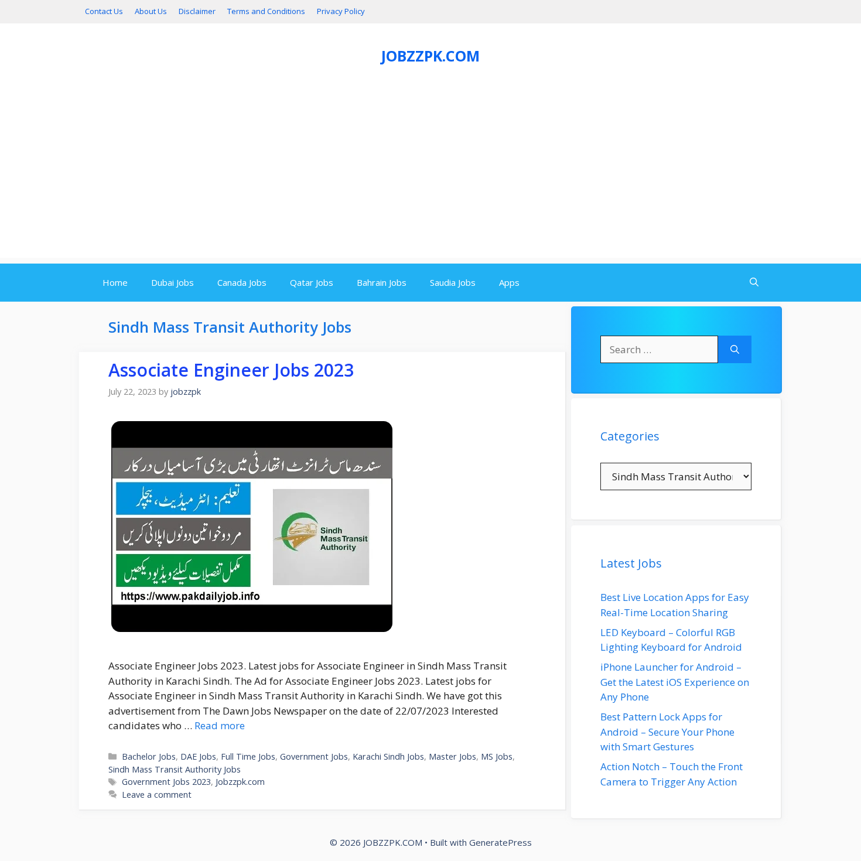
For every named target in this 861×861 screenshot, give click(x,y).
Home (115, 282)
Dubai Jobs (172, 282)
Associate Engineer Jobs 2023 (231, 370)
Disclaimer (197, 11)
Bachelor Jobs (149, 756)
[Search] (734, 350)
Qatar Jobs (311, 282)
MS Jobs (496, 756)
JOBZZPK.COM (430, 56)
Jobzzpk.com (240, 781)
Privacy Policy (341, 11)
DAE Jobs (198, 756)
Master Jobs (452, 756)
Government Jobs (314, 756)
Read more (219, 725)
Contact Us (104, 11)
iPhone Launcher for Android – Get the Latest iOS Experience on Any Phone (674, 681)
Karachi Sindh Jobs (388, 756)
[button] (754, 283)
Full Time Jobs (248, 756)
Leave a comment (157, 794)
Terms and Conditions (266, 11)
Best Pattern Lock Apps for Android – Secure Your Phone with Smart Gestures (667, 731)
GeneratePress (500, 842)
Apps (509, 282)
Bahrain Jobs (381, 282)
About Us (151, 11)
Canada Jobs (241, 282)
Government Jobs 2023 (166, 781)
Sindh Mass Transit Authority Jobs (174, 769)
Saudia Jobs (453, 282)
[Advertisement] (430, 176)
